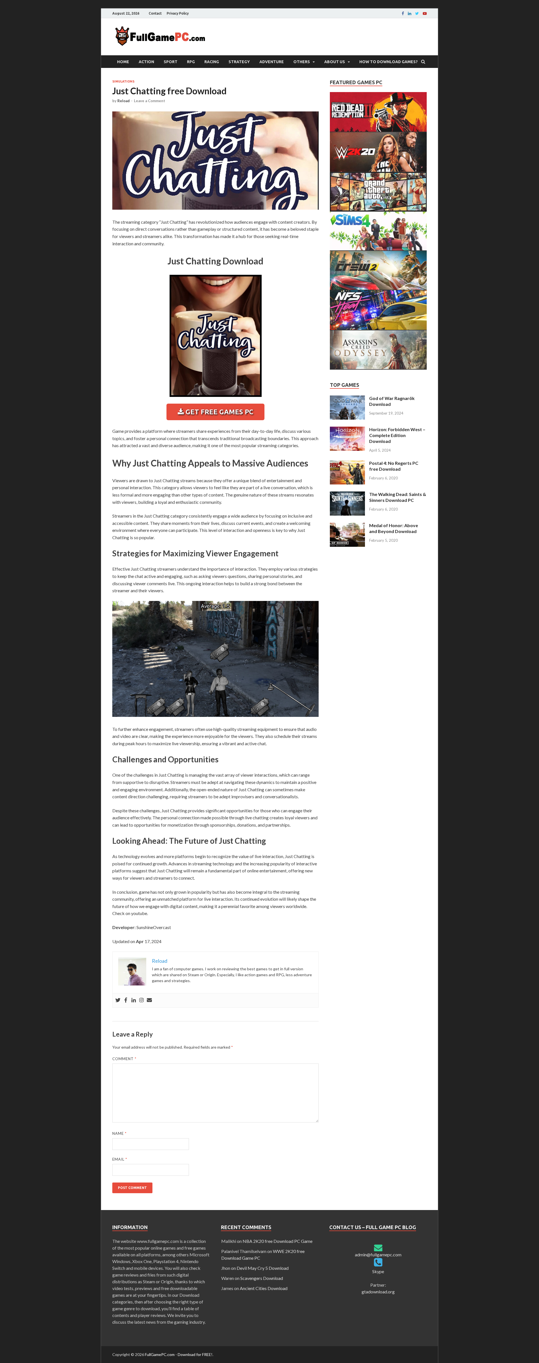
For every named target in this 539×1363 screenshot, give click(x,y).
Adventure (271, 62)
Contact (155, 13)
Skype (378, 1271)
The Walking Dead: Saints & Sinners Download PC (397, 497)
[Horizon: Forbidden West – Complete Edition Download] (347, 430)
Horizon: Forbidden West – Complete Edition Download (397, 435)
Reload (123, 101)
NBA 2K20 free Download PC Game (277, 1241)
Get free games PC (218, 412)
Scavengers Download (261, 1278)
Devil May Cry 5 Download (263, 1268)
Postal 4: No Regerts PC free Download (393, 466)
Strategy (239, 62)
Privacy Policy (178, 13)
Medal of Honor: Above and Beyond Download (393, 528)
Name (119, 1133)
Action (146, 62)
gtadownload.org (378, 1291)
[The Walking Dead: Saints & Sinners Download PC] (347, 494)
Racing (211, 62)
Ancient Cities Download (263, 1288)
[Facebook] (402, 13)
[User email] (149, 1000)
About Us (334, 62)
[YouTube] (424, 13)
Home (123, 62)
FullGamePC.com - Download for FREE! (179, 1354)
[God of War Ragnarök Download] (347, 398)
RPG (191, 62)
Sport (170, 62)
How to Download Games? (388, 62)
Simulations (123, 81)
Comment (124, 1058)
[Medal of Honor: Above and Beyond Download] (347, 526)
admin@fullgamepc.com (378, 1254)
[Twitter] (117, 1000)
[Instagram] (141, 1000)
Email (119, 1159)
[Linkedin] (409, 13)
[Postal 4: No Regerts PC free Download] (347, 463)
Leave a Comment (149, 101)
